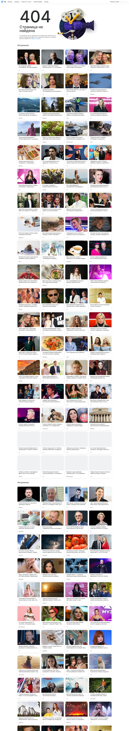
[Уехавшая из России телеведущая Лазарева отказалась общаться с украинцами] (52, 252)
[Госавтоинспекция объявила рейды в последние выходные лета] (76, 108)
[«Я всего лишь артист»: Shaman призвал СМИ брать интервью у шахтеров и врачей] (52, 443)
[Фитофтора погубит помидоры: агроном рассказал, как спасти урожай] (76, 641)
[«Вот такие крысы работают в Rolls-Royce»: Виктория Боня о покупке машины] (100, 593)
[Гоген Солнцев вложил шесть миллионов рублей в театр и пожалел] (100, 204)
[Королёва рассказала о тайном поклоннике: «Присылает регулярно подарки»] (28, 180)
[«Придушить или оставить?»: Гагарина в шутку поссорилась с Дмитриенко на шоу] (76, 228)
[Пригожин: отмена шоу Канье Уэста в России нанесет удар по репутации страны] (28, 347)
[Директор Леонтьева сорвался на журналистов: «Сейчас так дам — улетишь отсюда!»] (28, 490)
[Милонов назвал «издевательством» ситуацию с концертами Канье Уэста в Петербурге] (52, 617)
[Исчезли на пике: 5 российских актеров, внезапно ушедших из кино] (100, 228)
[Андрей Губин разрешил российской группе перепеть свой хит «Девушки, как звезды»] (52, 395)
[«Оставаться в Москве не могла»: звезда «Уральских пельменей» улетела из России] (76, 156)
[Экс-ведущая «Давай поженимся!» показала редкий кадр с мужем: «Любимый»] (28, 60)
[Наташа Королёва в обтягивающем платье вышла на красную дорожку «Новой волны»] (52, 84)
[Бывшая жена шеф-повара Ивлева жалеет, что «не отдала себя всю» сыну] (52, 60)
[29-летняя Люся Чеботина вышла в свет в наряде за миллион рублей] (100, 713)
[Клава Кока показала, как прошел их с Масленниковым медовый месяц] (28, 538)
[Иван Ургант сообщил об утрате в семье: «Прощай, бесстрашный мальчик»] (76, 593)
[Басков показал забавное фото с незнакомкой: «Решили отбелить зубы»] (28, 443)
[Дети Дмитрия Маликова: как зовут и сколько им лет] (28, 84)
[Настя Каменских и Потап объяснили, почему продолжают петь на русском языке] (76, 395)
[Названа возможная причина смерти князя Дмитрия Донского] (52, 108)
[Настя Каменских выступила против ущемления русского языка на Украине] (28, 514)
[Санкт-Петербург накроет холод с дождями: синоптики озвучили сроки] (28, 371)
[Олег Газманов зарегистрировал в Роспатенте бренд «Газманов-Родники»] (100, 562)
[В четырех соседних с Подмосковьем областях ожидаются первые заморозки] (52, 180)
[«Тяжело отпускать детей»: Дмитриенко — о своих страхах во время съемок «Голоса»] (28, 562)
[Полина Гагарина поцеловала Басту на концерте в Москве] (76, 538)
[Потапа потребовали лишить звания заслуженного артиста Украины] (100, 689)
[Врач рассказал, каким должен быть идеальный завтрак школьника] (52, 275)
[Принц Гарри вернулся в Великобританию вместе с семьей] (52, 371)
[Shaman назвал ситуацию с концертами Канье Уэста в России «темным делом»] (28, 419)
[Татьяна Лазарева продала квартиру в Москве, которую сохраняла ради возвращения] (100, 617)
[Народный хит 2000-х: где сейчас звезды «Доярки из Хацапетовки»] (76, 371)
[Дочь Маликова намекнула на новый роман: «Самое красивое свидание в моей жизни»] (76, 299)
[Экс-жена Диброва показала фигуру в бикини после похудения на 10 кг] (76, 275)
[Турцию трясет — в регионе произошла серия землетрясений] (76, 665)
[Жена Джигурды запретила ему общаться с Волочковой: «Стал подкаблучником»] (100, 60)
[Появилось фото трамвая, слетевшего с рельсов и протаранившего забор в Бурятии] (100, 132)
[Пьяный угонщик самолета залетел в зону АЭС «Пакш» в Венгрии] (100, 84)
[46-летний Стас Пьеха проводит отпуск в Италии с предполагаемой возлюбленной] (100, 299)
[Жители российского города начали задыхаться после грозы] (52, 641)
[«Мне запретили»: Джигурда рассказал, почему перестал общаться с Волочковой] (28, 323)
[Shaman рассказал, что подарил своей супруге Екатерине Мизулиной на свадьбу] (76, 60)
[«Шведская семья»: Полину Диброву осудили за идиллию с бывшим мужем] (100, 156)
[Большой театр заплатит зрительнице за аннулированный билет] (100, 419)
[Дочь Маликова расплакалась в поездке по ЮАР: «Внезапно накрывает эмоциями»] (52, 228)
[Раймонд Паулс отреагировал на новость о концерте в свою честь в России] (52, 593)
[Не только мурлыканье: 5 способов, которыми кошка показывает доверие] (28, 713)
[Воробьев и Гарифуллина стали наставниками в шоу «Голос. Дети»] (100, 395)
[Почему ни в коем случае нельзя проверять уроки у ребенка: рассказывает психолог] (28, 252)
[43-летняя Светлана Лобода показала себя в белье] (76, 713)
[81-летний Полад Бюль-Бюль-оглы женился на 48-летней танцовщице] (76, 617)
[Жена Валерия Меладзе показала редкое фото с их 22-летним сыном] (100, 641)
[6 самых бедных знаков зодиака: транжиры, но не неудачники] (52, 419)
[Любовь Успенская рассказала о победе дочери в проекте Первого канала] (100, 347)
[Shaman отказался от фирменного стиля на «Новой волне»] (100, 665)
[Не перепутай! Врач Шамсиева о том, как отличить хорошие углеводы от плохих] (52, 347)
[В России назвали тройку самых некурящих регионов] (28, 228)
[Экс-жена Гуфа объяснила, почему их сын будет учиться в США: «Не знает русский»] (100, 443)
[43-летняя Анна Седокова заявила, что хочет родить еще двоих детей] (76, 562)
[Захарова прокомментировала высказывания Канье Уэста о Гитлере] (100, 180)
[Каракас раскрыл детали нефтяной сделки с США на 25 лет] (52, 689)
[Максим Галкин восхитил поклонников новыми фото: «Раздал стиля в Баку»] (76, 204)
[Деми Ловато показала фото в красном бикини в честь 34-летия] (100, 514)
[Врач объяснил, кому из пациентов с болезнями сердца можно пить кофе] (76, 252)
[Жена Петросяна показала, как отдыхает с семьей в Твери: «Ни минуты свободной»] (52, 713)
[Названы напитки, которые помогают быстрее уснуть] (28, 617)
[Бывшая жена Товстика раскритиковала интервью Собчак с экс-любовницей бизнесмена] (52, 665)
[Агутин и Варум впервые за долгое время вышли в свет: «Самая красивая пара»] (100, 252)
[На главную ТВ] (4, 2)
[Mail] (2, 2)
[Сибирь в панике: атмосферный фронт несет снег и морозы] (28, 467)
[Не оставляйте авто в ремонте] (76, 347)
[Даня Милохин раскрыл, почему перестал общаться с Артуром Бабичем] (28, 204)
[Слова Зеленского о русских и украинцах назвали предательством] (28, 593)
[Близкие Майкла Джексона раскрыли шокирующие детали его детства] (52, 514)
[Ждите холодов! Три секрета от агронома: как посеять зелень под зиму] (52, 132)
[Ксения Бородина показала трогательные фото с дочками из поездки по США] (52, 467)
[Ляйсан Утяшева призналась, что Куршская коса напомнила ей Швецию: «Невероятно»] (52, 490)
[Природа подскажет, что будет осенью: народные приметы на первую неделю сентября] (28, 299)
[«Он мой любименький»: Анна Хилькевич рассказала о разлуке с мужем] (52, 323)
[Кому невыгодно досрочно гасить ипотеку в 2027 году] (52, 562)
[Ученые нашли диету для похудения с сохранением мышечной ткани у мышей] (28, 156)
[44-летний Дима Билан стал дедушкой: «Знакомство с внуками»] (52, 156)
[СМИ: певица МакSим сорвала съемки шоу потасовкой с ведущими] (100, 275)
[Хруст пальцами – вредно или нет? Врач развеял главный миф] (28, 665)
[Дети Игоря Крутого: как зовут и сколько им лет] (76, 84)
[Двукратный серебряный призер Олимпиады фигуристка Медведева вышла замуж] (100, 371)
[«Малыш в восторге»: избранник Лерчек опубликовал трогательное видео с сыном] (76, 443)
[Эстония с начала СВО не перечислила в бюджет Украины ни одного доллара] (28, 641)
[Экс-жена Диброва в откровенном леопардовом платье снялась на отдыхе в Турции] (76, 180)
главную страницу (36, 38)
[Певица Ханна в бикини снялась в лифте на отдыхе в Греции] (100, 467)
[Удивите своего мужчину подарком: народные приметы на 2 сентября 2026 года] (100, 538)
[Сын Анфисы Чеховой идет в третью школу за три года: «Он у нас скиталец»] (28, 689)
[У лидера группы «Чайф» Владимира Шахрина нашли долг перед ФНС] (52, 538)
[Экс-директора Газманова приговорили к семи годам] (76, 514)
